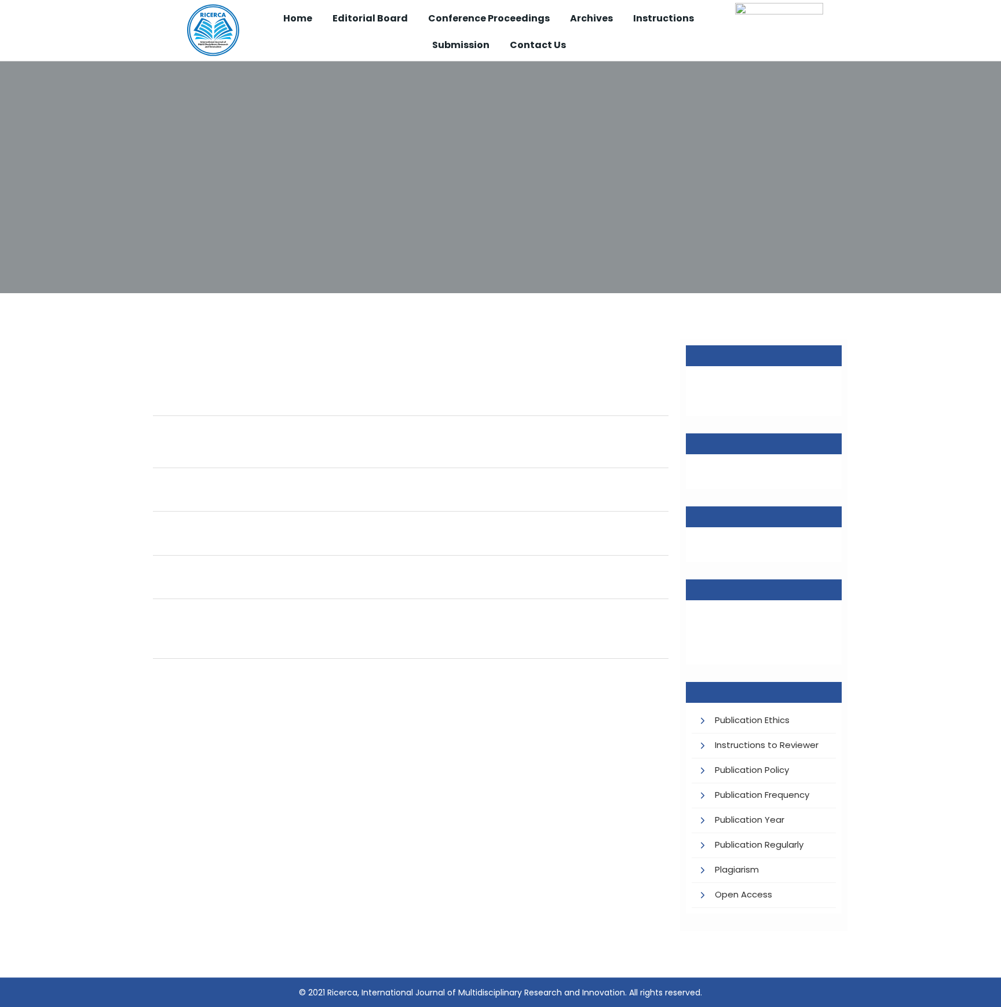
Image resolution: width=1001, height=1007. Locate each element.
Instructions (663, 18)
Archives (591, 18)
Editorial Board (370, 18)
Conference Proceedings (489, 18)
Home (297, 18)
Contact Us (538, 45)
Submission (460, 45)
